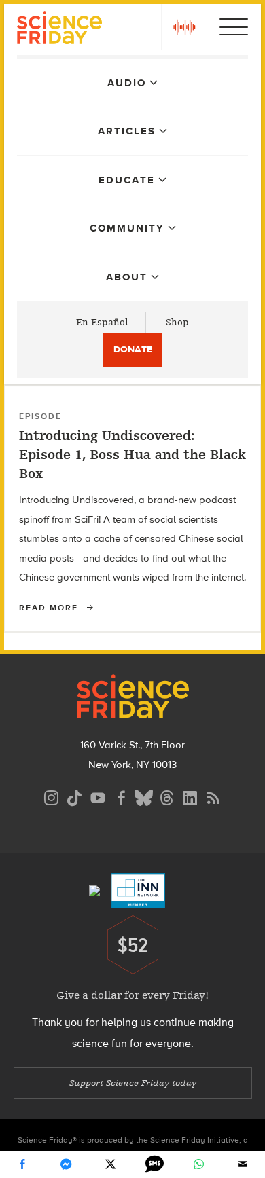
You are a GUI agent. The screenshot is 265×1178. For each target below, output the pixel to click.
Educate (127, 180)
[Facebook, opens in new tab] (121, 796)
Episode (40, 416)
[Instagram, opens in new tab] (51, 796)
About (126, 277)
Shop (177, 322)
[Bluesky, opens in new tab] (144, 796)
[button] (184, 27)
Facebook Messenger (66, 1164)
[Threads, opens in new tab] (167, 796)
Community (127, 228)
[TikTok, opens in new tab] (75, 796)
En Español (102, 322)
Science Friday (59, 29)
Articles (127, 131)
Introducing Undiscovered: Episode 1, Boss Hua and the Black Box (132, 454)
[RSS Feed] (213, 796)
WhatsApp (199, 1164)
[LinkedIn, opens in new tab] (190, 796)
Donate (132, 349)
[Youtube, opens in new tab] (98, 796)
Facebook (22, 1164)
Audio (126, 83)
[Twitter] (110, 1164)
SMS (155, 1164)
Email (243, 1164)
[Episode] (243, 406)
